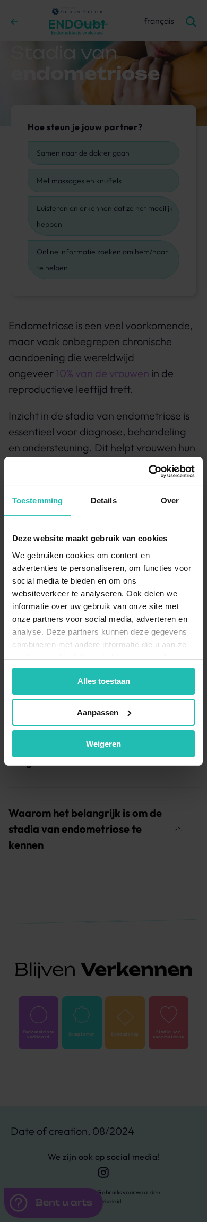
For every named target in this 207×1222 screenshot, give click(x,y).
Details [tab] (104, 500)
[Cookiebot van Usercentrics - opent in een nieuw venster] (149, 471)
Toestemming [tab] (37, 500)
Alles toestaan (103, 681)
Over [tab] (170, 500)
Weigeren (103, 743)
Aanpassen (97, 712)
